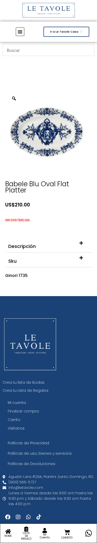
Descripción (22, 246)
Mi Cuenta (45, 536)
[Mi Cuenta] (44, 530)
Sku (12, 261)
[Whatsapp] (28, 517)
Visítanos (16, 428)
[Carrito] (67, 532)
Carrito (14, 419)
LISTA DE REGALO (26, 536)
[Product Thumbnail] (76, 100)
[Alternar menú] (20, 31)
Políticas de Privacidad (28, 443)
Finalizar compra (23, 411)
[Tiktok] (39, 517)
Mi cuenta (17, 402)
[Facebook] (8, 517)
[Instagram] (18, 517)
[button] (48, 245)
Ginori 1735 (16, 275)
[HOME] (8, 531)
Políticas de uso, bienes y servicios (40, 453)
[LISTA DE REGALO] (26, 529)
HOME (8, 536)
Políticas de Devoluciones (31, 463)
